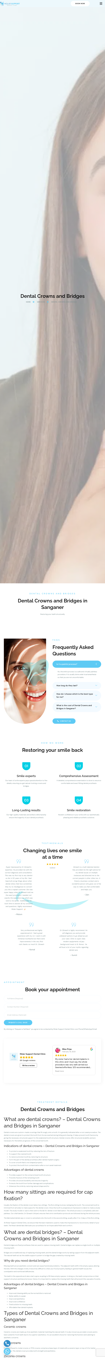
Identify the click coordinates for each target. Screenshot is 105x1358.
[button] (101, 3)
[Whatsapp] (7, 1351)
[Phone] (7, 1343)
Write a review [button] (28, 1065)
